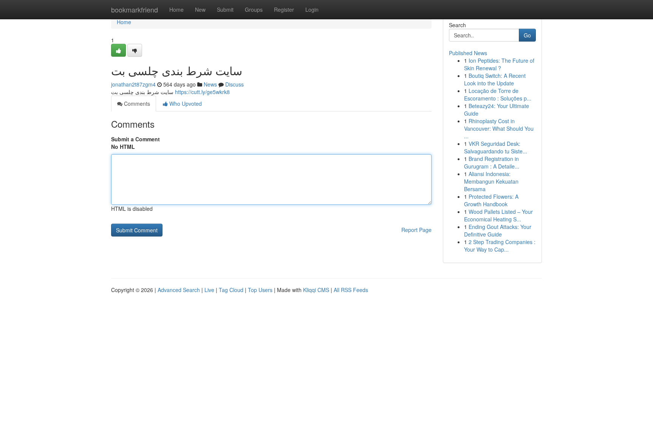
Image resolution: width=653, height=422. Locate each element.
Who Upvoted (185, 103)
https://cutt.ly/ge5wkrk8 (202, 92)
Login (312, 9)
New (200, 9)
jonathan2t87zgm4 (133, 84)
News (210, 84)
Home (176, 9)
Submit (225, 9)
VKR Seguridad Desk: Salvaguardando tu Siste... (495, 147)
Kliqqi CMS (316, 290)
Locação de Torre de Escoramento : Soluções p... (497, 94)
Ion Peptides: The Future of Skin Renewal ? (499, 64)
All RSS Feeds (351, 290)
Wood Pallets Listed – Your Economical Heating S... (498, 215)
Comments (136, 103)
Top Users (260, 290)
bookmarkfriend (134, 9)
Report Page (416, 229)
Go (527, 35)
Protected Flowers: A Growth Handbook (491, 200)
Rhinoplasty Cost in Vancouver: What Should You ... (499, 128)
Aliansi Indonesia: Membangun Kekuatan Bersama (491, 181)
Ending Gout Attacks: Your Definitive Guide (497, 230)
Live (209, 290)
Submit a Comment (135, 139)
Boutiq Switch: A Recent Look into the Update (495, 79)
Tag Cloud (231, 290)
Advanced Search (179, 290)
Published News (468, 53)
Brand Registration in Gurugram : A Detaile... (491, 162)
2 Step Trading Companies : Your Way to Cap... (499, 245)
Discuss (234, 84)
